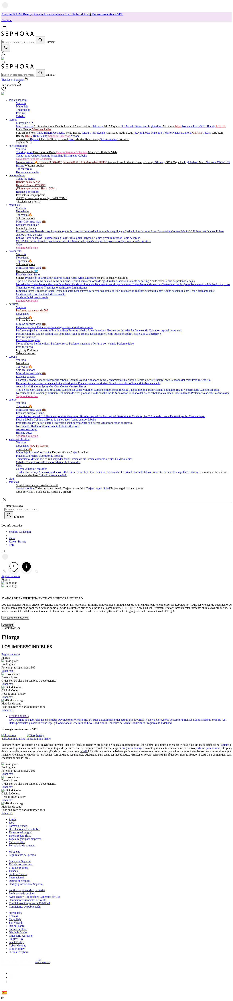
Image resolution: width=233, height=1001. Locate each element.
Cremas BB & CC (182, 231)
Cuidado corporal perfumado (165, 330)
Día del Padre (16, 925)
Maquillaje (22, 106)
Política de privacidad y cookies (27, 890)
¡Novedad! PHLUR (74, 162)
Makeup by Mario (161, 132)
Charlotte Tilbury (49, 139)
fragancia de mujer (133, 748)
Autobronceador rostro (64, 277)
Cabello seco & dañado (48, 389)
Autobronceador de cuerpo (116, 422)
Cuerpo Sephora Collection (72, 152)
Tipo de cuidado (25, 281)
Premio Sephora (18, 929)
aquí (39, 960)
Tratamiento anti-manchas (147, 284)
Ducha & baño (25, 419)
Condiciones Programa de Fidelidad (151, 722)
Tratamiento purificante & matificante (65, 287)
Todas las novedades (28, 155)
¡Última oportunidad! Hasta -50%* (36, 188)
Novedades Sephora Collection (34, 158)
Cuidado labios (116, 281)
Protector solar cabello (204, 393)
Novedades (22, 211)
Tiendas (187, 719)
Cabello (20, 116)
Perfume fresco (60, 343)
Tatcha (207, 132)
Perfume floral (42, 343)
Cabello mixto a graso (141, 389)
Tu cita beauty (42, 491)
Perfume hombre (26, 333)
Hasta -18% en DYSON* (31, 185)
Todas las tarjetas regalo (49, 488)
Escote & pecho (179, 416)
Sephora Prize (24, 142)
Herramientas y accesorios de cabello (37, 383)
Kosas (147, 132)
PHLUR (221, 126)
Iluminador (90, 231)
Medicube (169, 126)
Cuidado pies (140, 416)
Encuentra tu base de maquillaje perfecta (174, 472)
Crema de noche (61, 281)
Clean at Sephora (18, 952)
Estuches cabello (25, 376)
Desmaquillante (61, 452)
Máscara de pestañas (84, 241)
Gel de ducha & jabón (118, 333)
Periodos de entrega (45, 719)
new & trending (18, 145)
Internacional (16, 877)
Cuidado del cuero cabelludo (146, 393)
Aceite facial (157, 281)
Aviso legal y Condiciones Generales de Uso (66, 722)
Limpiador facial (44, 290)
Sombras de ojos (62, 241)
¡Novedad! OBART (50, 162)
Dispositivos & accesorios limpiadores (96, 290)
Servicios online (25, 488)
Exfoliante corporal (52, 416)
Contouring (164, 231)
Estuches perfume (26, 327)
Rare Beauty (92, 139)
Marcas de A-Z (24, 122)
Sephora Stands (202, 719)
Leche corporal (108, 416)
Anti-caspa (223, 393)
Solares (20, 277)
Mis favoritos (136, 719)
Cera (57, 386)
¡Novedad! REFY (96, 162)
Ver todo (21, 103)
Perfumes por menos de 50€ (32, 310)
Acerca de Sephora (172, 719)
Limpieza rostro (25, 290)
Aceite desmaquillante (177, 290)
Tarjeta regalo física (74, 488)
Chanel (64, 139)
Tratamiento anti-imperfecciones (113, 284)
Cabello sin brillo (210, 389)
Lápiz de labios (131, 237)
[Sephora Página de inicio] (17, 34)
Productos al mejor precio (30, 195)
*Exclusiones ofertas (28, 201)
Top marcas (23, 139)
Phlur (12, 538)
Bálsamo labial (51, 237)
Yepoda (75, 135)
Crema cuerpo (197, 416)
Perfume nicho (24, 346)
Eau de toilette (59, 330)
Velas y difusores (25, 353)
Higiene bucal (24, 432)
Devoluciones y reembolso (73, 719)
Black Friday (16, 942)
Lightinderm (155, 126)
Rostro (20, 231)
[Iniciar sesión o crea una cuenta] (3, 55)
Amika (39, 132)
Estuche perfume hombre (78, 327)
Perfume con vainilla (105, 343)
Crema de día (43, 281)
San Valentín (16, 922)
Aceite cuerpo (71, 416)
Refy (11, 544)
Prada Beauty (24, 129)
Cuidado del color (181, 379)
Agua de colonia (97, 330)
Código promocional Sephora (26, 884)
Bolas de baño (54, 419)
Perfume (21, 113)
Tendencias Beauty (27, 472)
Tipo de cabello (25, 389)
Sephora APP (219, 719)
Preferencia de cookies (22, 893)
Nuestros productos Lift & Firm (57, 472)
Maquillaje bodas (26, 228)
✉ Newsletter (152, 719)
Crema (64, 386)
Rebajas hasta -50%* (28, 181)
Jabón (67, 419)
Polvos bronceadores (145, 231)
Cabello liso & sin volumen (78, 389)
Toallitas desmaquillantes (149, 290)
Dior (71, 139)
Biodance (87, 126)
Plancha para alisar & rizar (93, 383)
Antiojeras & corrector (70, 231)
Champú (74, 379)
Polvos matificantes (204, 231)
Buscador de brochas (51, 455)
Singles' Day (16, 938)
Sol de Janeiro (108, 139)
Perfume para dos (26, 337)
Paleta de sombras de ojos (37, 241)
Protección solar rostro (38, 277)
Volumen (168, 393)
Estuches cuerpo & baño (30, 413)
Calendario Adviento (21, 935)
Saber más (7, 670)
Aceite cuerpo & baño (83, 419)
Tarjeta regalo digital (98, 488)
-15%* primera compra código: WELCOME (41, 198)
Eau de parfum (42, 330)
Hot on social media (27, 172)
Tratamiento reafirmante (30, 287)
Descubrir (8, 624)
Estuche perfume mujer (50, 327)
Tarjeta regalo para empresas (126, 488)
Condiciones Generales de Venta (111, 722)
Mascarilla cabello (58, 379)
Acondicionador (88, 379)
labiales (225, 744)
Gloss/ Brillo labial (71, 237)
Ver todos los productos (15, 617)
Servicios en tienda (27, 485)
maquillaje (15, 204)
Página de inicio (10, 576)
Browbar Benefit (48, 485)
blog (11, 478)
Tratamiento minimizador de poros (210, 284)
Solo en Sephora (25, 132)
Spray (45, 386)
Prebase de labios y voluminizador (102, 237)
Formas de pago (24, 719)
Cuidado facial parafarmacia (32, 297)
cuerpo (13, 399)
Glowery (98, 126)
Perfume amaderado (81, 343)
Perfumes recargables (28, 340)
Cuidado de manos (159, 416)
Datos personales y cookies (24, 722)
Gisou (86, 132)
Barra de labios (34, 237)
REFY (29, 135)
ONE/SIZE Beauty (204, 126)
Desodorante (97, 333)
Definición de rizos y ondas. (74, 393)
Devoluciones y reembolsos (24, 829)
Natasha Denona (182, 132)
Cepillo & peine (68, 383)
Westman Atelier (41, 129)
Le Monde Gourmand (135, 126)
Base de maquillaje (46, 231)
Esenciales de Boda (44, 152)
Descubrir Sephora (19, 880)
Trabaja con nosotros (21, 864)
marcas (13, 119)
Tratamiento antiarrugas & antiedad (51, 284)
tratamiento (15, 251)
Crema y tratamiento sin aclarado (117, 379)
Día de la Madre (18, 932)
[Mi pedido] (2, 58)
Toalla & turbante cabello (145, 383)
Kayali (139, 132)
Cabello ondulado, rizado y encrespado (177, 389)
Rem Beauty (40, 135)
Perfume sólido (140, 330)
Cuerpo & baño (25, 468)
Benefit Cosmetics (55, 132)
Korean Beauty (17, 541)
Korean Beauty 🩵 (27, 271)
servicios (14, 481)
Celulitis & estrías (69, 426)
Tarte (214, 132)
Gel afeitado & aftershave (146, 333)
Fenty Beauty (74, 132)
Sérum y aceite (145, 379)
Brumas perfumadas (119, 330)
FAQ (12, 719)
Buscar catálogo (13, 505)
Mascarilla (36, 459)
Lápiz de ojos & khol (108, 241)
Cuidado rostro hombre (29, 294)
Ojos (19, 241)
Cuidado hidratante (83, 284)
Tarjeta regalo (24, 168)
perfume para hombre (208, 748)
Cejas (19, 244)
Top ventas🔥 (24, 214)
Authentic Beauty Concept (58, 126)
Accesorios (74, 462)
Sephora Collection (59, 135)
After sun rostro (87, 277)
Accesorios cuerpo (26, 429)
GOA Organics (113, 126)
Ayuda (12, 819)
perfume (13, 303)
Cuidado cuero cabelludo (53, 475)
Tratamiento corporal (28, 416)
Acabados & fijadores (29, 386)
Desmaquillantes (64, 290)
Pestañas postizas (141, 241)
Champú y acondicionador (31, 379)
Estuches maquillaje (27, 224)
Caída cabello (99, 393)
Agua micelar (126, 290)
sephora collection (19, 439)
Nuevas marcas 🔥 (27, 162)
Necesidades (23, 284)
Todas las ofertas (25, 178)
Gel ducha (40, 419)
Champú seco (162, 379)
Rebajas (13, 916)
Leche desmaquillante (202, 290)
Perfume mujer (25, 330)
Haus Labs (112, 132)
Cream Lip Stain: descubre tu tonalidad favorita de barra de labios (113, 472)
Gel (51, 386)
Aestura (38, 126)
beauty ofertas (17, 175)
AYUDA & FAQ (19, 716)
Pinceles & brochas (27, 455)
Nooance (187, 126)
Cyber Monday (17, 945)
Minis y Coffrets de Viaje (102, 152)
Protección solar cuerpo (67, 422)
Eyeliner (126, 241)
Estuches (83, 452)
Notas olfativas (25, 343)
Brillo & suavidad (118, 393)
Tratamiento (23, 109)
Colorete (29, 231)
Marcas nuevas (25, 126)
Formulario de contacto (22, 845)
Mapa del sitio (17, 842)
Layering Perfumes (27, 350)
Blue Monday (17, 948)
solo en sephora (18, 99)
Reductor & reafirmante (45, 426)
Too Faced (123, 139)
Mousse (73, 386)
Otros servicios (25, 491)
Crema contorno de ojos (93, 281)
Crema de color (33, 234)
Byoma (34, 139)
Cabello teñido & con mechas (111, 389)
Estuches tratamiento (28, 274)
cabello (13, 356)
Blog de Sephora (18, 867)
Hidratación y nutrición (44, 393)
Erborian (79, 139)
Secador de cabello (120, 383)
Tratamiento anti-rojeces (176, 284)
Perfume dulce (125, 343)
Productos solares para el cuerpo (35, 422)
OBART (197, 132)
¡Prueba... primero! (61, 491)
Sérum (75, 281)
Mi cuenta (94, 719)
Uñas (19, 465)
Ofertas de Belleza (42, 962)
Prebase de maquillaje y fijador (115, 231)
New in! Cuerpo (39, 445)
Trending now (24, 152)
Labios (20, 237)
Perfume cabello (78, 330)
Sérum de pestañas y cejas (180, 281)
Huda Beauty (127, 132)
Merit (178, 126)
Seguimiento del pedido (114, 719)
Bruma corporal (89, 416)
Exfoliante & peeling (137, 281)
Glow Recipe (98, 132)
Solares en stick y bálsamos (112, 277)
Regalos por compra (27, 191)
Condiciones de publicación (25, 906)
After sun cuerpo (91, 422)
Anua (77, 126)
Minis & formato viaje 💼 (31, 221)
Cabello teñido (182, 393)
